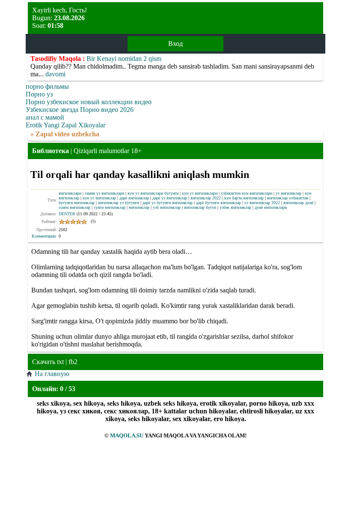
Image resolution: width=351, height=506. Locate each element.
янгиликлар (139, 207)
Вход (175, 43)
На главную (52, 373)
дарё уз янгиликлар (169, 198)
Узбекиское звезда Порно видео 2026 (80, 109)
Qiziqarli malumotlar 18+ (108, 150)
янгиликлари (70, 193)
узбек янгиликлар (235, 207)
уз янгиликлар (288, 193)
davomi (55, 74)
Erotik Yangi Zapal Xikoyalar (65, 125)
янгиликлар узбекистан (287, 198)
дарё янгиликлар (134, 198)
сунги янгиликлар (109, 207)
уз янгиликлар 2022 (262, 202)
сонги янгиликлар (74, 207)
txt (60, 361)
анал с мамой (45, 117)
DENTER (67, 213)
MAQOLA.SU (126, 435)
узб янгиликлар (167, 207)
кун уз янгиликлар (99, 198)
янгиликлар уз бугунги (118, 202)
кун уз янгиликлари (199, 193)
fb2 (72, 361)
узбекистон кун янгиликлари (246, 193)
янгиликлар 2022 (205, 198)
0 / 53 (67, 388)
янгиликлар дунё (298, 202)
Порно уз (39, 94)
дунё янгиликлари (271, 207)
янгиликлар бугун (200, 207)
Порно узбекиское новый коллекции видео (89, 101)
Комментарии (44, 236)
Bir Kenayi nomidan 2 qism (123, 58)
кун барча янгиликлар (244, 198)
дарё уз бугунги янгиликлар (168, 202)
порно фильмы (47, 86)
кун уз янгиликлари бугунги (153, 193)
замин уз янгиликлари (104, 193)
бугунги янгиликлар (77, 202)
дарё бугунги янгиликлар (218, 202)
